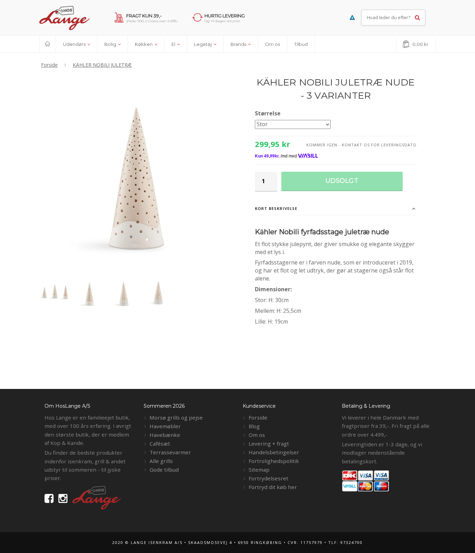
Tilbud (301, 44)
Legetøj (203, 44)
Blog (254, 426)
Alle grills (161, 460)
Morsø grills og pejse (176, 417)
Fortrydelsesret (268, 478)
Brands (239, 44)
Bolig (110, 44)
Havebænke (165, 434)
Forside (258, 417)
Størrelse (268, 113)
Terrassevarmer (170, 452)
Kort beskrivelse (276, 208)
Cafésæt (160, 443)
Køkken (144, 44)
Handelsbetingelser (274, 452)
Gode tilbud (164, 469)
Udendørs (75, 44)
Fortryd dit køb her (273, 486)
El (173, 44)
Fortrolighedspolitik (274, 460)
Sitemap (259, 469)
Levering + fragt (269, 443)
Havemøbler (165, 426)
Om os (272, 44)
